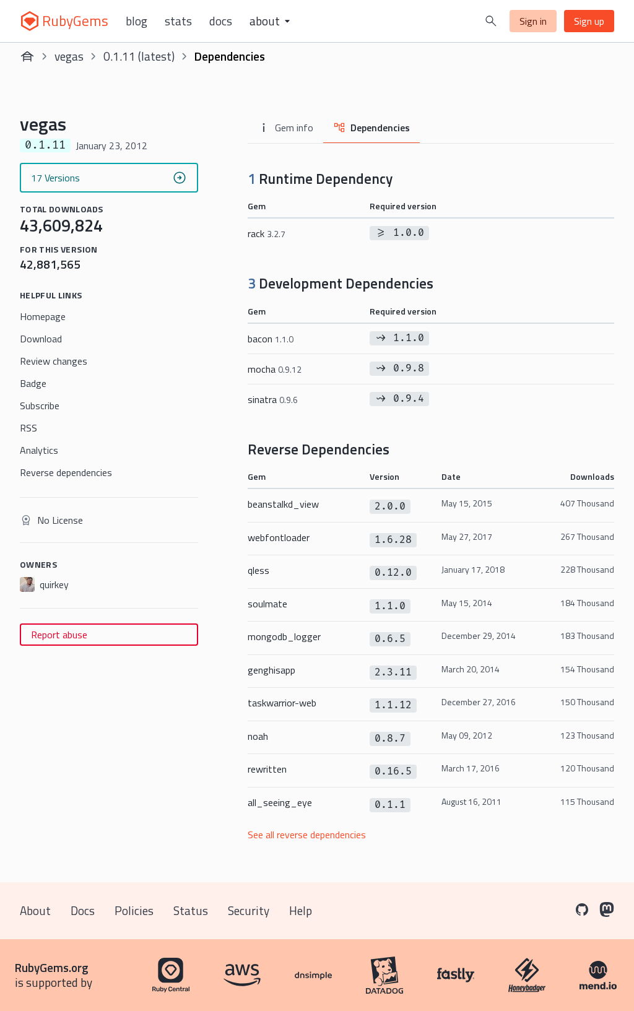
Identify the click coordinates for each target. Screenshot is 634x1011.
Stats (178, 21)
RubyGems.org (52, 967)
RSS (28, 427)
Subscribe (39, 405)
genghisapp (271, 669)
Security (248, 910)
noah (258, 736)
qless (258, 570)
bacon (270, 338)
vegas (69, 56)
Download (41, 338)
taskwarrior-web (282, 702)
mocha (275, 369)
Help (300, 910)
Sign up (589, 21)
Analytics (39, 450)
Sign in (533, 21)
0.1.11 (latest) (139, 56)
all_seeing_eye (280, 802)
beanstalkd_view (283, 504)
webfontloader (279, 537)
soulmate (267, 603)
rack (266, 233)
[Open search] (491, 21)
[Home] (27, 56)
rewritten (267, 769)
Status (190, 910)
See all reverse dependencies (307, 834)
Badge (33, 383)
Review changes (53, 361)
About (35, 910)
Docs (220, 21)
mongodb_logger (284, 636)
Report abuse (59, 634)
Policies (134, 910)
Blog (136, 21)
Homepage (43, 316)
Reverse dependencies (66, 472)
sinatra (273, 399)
